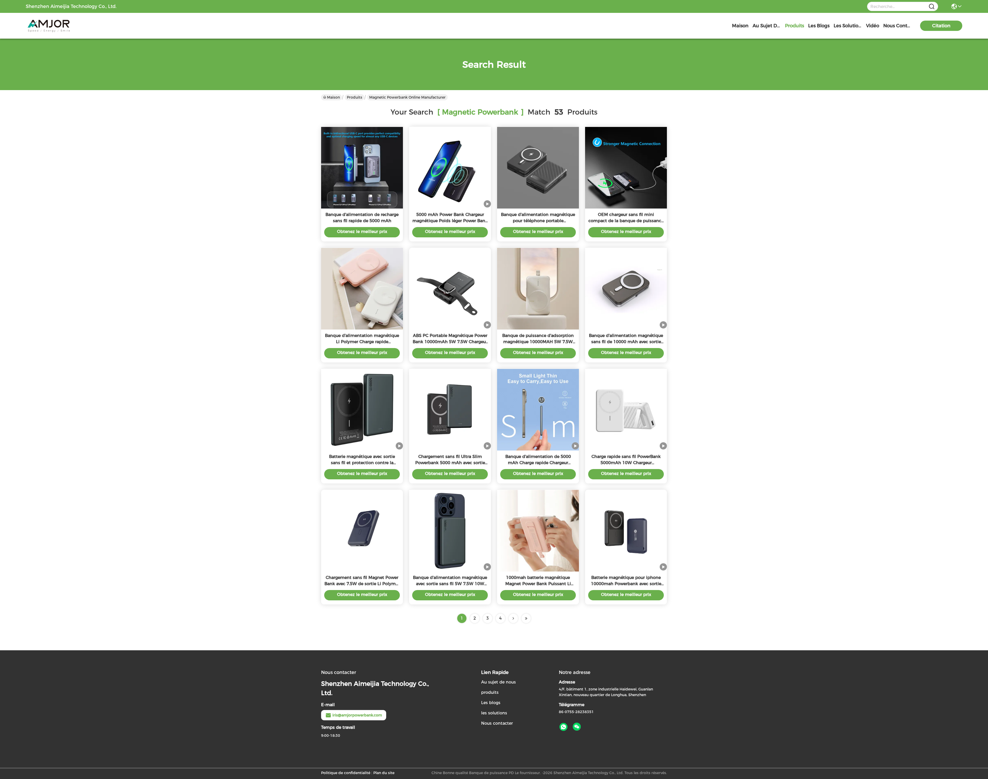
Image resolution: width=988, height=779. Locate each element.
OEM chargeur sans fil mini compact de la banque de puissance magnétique (626, 220)
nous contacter (897, 26)
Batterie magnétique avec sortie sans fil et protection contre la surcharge (362, 462)
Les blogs (490, 702)
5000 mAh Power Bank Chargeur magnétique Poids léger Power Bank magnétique (450, 220)
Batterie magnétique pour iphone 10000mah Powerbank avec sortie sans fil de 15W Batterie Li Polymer (626, 583)
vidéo (872, 26)
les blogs (819, 26)
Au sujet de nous (498, 682)
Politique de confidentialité (345, 773)
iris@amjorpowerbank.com (357, 715)
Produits (354, 97)
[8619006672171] (563, 727)
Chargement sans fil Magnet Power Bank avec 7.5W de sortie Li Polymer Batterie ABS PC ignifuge (362, 583)
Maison (740, 26)
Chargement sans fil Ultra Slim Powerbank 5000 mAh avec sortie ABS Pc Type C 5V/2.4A (450, 462)
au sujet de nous (767, 26)
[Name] (932, 6)
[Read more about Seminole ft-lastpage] (526, 618)
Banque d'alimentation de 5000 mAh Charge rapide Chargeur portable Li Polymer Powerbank (538, 462)
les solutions (848, 26)
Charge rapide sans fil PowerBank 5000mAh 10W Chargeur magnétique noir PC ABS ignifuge (626, 462)
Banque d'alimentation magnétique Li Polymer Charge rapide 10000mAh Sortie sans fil (362, 341)
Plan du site (383, 773)
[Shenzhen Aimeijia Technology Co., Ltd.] (54, 25)
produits (794, 26)
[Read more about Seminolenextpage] (513, 618)
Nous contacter (497, 723)
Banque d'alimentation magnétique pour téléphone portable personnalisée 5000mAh (538, 220)
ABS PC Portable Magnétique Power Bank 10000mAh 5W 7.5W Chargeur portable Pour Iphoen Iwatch (450, 341)
